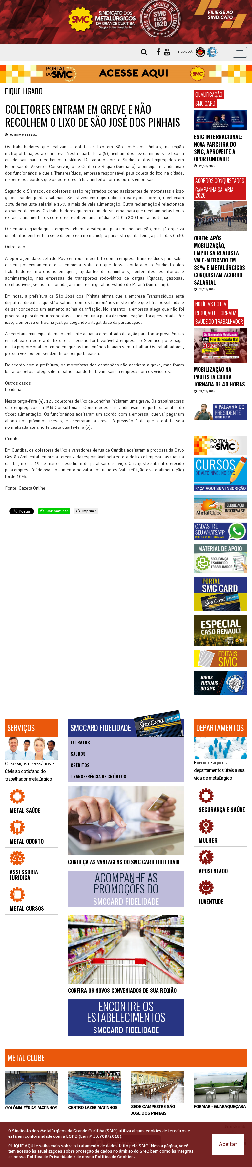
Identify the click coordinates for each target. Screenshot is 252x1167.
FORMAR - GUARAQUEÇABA (220, 1106)
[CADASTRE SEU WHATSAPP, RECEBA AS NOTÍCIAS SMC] (220, 531)
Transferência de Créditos (98, 776)
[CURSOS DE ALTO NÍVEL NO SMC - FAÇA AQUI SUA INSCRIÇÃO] (220, 473)
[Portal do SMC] (220, 445)
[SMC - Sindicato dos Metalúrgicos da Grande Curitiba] (126, 18)
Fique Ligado (24, 90)
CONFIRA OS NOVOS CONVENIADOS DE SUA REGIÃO (122, 990)
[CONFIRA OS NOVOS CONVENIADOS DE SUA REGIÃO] (126, 949)
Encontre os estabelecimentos (126, 1017)
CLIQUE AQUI (21, 1146)
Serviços (21, 727)
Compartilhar (56, 511)
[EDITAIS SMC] (220, 658)
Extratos (80, 742)
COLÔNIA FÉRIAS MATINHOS (31, 1108)
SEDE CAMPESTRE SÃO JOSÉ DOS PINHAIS (153, 1110)
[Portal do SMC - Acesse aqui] (126, 74)
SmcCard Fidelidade (100, 727)
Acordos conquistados (219, 181)
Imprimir (88, 511)
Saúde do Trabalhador (219, 321)
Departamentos (220, 727)
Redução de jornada (216, 313)
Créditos (80, 765)
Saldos (78, 753)
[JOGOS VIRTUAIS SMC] (220, 683)
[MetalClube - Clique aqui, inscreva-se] (220, 507)
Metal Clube (26, 1057)
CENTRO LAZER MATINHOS (92, 1107)
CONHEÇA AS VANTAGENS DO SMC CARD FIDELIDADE (124, 862)
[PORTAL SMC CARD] (220, 594)
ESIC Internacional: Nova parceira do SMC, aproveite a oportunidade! (218, 148)
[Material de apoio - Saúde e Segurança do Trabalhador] (220, 558)
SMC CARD (205, 103)
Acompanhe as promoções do (126, 889)
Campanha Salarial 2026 (215, 192)
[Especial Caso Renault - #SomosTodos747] (220, 630)
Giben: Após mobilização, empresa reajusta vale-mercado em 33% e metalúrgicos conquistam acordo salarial (219, 260)
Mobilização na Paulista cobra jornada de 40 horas (219, 376)
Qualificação (208, 94)
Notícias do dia (210, 304)
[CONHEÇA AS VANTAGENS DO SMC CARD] (126, 820)
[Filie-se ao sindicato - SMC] (220, 14)
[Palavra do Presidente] (220, 412)
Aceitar (228, 1144)
